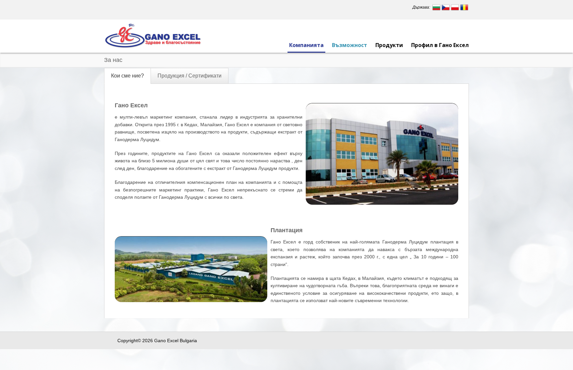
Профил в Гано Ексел (440, 45)
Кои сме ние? (127, 76)
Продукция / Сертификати (190, 76)
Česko (446, 7)
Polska (455, 7)
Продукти (389, 45)
